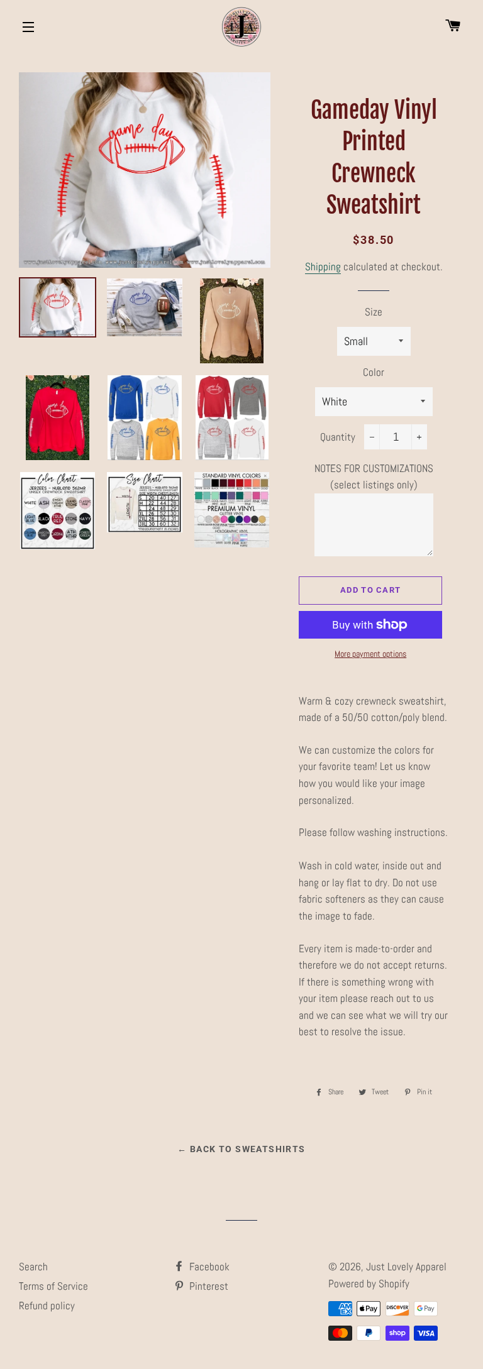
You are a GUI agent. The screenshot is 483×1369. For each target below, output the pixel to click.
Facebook (208, 1266)
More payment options (370, 653)
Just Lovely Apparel (406, 1266)
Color (373, 372)
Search (33, 1266)
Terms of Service (53, 1286)
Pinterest (207, 1286)
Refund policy (47, 1305)
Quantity (337, 437)
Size (373, 312)
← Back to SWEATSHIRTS (241, 1149)
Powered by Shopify (368, 1283)
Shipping (323, 266)
